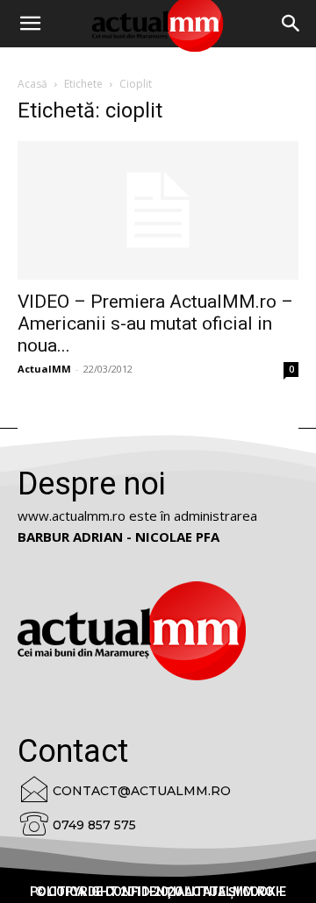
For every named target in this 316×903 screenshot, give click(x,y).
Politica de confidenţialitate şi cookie (158, 892)
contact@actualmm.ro (142, 791)
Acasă (32, 83)
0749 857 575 (94, 825)
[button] (291, 23)
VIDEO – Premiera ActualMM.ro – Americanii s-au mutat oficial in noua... (155, 323)
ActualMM (44, 368)
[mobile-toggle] (30, 23)
